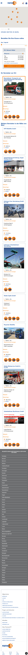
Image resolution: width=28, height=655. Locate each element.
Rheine (3, 562)
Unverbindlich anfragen (14, 66)
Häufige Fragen (5, 612)
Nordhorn (4, 541)
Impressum (4, 596)
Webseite (5, 106)
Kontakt (4, 598)
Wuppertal (4, 582)
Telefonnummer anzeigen (10, 99)
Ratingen (4, 553)
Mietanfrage (6, 108)
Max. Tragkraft (4, 42)
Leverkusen (4, 519)
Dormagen (4, 470)
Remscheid (4, 558)
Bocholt (4, 458)
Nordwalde (4, 543)
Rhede (3, 560)
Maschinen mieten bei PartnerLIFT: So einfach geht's (13, 617)
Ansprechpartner (6, 631)
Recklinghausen (6, 555)
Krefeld (3, 516)
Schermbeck (5, 565)
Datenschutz (5, 603)
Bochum (4, 461)
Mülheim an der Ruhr (7, 533)
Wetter (3, 577)
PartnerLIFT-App (5, 624)
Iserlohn (4, 509)
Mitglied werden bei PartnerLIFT (9, 638)
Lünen (3, 526)
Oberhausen (5, 546)
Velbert (3, 570)
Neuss (3, 538)
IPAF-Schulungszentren (7, 636)
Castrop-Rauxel (5, 465)
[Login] (26, 3)
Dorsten (4, 473)
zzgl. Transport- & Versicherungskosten (11, 63)
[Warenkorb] (23, 3)
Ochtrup (4, 548)
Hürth (3, 507)
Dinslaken (4, 468)
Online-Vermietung (6, 629)
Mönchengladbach (6, 531)
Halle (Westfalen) (6, 497)
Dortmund (4, 475)
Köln (3, 514)
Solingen (4, 567)
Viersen (3, 572)
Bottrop (3, 463)
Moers (3, 529)
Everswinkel (5, 485)
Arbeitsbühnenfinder (7, 614)
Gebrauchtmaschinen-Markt (8, 640)
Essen (3, 482)
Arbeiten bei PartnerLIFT (7, 605)
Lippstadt (4, 521)
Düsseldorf (4, 480)
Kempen (4, 512)
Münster (4, 536)
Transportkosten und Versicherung (10, 607)
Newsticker (4, 622)
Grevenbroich (5, 490)
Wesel (3, 575)
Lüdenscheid (5, 524)
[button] (6, 23)
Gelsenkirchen (5, 487)
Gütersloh (4, 492)
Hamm (3, 499)
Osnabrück (4, 550)
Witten (3, 579)
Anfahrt (7, 113)
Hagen (3, 495)
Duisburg (4, 478)
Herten (3, 504)
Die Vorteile (4, 634)
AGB (3, 600)
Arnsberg (4, 456)
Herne (3, 502)
